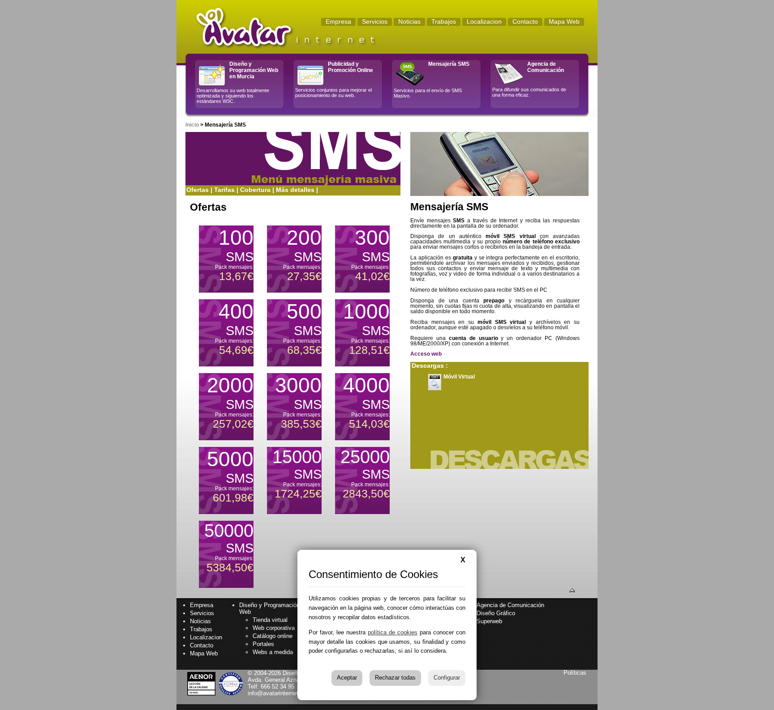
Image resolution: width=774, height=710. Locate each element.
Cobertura (255, 189)
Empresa (201, 605)
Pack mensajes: (234, 254)
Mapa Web (204, 653)
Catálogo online (272, 636)
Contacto (201, 645)
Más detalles (295, 189)
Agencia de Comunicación (510, 605)
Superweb (489, 621)
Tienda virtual (270, 619)
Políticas (574, 672)
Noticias (200, 621)
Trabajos (201, 629)
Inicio (192, 125)
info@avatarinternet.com (279, 693)
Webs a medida (273, 652)
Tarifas (224, 189)
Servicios (202, 613)
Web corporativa (274, 628)
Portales (263, 644)
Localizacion (206, 637)
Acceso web (426, 354)
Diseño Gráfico (496, 613)
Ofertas (197, 189)
